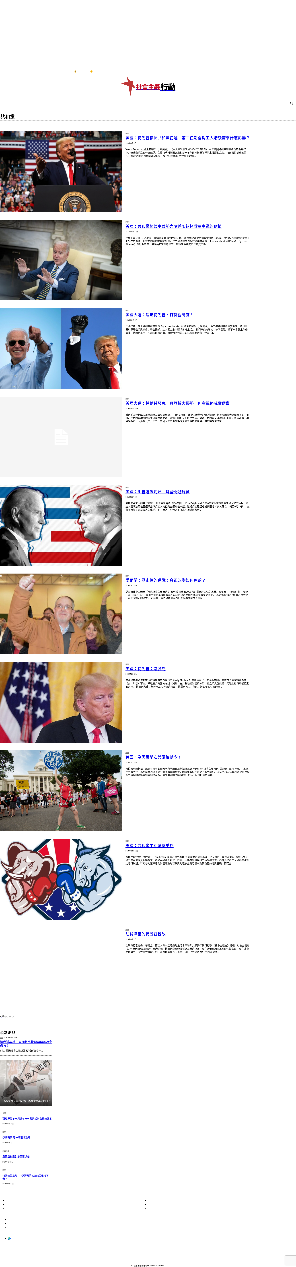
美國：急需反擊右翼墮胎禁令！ (153, 757)
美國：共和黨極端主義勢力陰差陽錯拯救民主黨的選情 (173, 226)
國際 (127, 134)
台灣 (1, 1037)
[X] (289, 71)
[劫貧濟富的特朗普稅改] (61, 967)
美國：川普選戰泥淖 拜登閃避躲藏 (157, 491)
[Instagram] (277, 71)
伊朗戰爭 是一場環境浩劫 (16, 1137)
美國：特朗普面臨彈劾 (145, 668)
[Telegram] (283, 71)
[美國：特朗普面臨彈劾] (61, 702)
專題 (4, 1113)
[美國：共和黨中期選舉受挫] (61, 879)
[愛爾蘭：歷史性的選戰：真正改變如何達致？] (61, 614)
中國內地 (5, 1151)
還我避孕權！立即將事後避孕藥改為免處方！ (26, 1043)
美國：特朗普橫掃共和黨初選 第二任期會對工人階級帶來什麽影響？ (187, 137)
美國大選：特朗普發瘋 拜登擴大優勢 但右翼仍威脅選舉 (177, 403)
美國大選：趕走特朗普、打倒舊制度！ (159, 314)
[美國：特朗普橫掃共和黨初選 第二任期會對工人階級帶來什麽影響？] (61, 171)
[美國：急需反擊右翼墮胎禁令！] (61, 790)
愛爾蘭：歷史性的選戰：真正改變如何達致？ (165, 580)
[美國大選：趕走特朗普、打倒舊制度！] (61, 348)
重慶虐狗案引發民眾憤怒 (16, 1156)
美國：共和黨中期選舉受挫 (149, 845)
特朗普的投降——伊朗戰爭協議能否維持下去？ (25, 1177)
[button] (291, 103)
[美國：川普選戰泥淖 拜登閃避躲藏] (61, 525)
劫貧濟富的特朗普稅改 (145, 934)
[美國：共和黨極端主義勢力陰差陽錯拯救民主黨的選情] (61, 260)
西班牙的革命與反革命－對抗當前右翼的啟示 (27, 1118)
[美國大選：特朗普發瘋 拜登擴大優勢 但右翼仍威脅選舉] (61, 437)
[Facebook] (270, 71)
